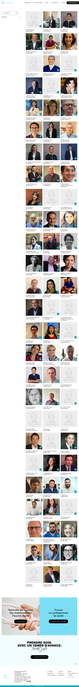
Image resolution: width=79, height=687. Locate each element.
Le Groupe (70, 675)
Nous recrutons (21, 621)
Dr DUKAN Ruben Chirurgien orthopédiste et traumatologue (67, 185)
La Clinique (49, 671)
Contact (63, 2)
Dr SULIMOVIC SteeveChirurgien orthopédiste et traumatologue (49, 540)
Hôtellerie (61, 673)
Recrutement (55, 2)
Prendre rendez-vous (72, 673)
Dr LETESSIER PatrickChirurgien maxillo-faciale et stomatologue (67, 319)
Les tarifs (61, 671)
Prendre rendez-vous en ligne (58, 621)
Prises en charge (38, 2)
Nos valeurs (50, 673)
